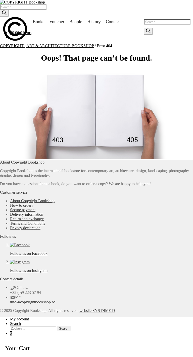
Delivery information (26, 214)
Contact (113, 21)
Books (38, 21)
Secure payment (22, 210)
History (94, 21)
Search (15, 323)
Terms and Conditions (27, 223)
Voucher (56, 21)
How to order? (21, 205)
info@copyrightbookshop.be (33, 302)
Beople (75, 21)
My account (19, 319)
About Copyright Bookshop (32, 201)
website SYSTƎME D (97, 310)
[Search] (4, 13)
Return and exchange (27, 219)
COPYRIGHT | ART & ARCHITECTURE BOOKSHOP (47, 46)
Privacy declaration (25, 228)
